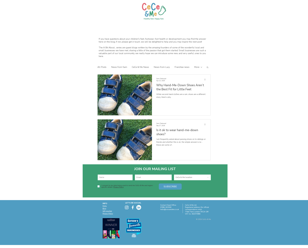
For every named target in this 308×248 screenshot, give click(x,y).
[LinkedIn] (138, 207)
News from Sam (119, 67)
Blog (104, 208)
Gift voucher (107, 211)
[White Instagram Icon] (126, 207)
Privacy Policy (108, 213)
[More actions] (205, 79)
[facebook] (132, 207)
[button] (207, 67)
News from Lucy (162, 67)
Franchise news (182, 67)
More (196, 67)
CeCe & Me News (140, 67)
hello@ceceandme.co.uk (169, 209)
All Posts (101, 67)
